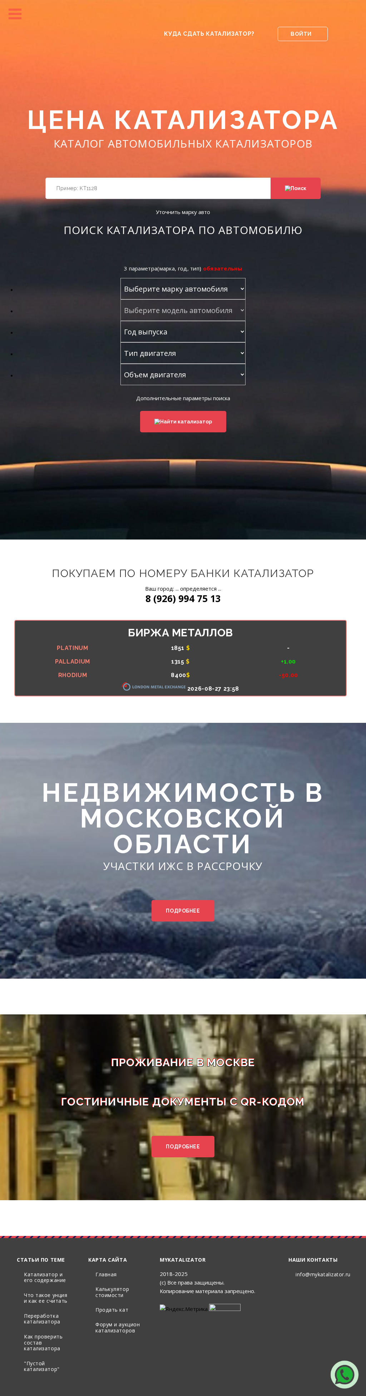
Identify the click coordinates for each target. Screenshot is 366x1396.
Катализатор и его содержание (45, 1277)
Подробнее (183, 911)
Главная (106, 1274)
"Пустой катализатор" (42, 1366)
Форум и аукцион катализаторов (117, 1327)
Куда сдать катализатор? (209, 33)
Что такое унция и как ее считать (46, 1298)
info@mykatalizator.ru (323, 1274)
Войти (301, 34)
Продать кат (111, 1309)
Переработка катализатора (42, 1318)
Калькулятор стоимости (112, 1292)
